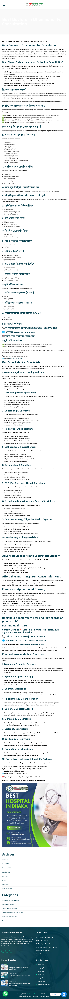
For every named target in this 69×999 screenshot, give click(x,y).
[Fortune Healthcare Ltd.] (34, 4)
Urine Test (41, 971)
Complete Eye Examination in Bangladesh (18, 968)
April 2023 (5, 880)
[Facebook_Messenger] (64, 994)
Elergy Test (41, 978)
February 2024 (6, 868)
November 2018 (7, 888)
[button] (5, 993)
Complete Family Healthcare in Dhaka (31, 644)
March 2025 (5, 864)
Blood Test (41, 964)
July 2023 (5, 876)
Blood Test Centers (8, 904)
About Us (22, 996)
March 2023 (5, 884)
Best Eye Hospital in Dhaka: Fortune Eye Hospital (20, 984)
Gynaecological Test (44, 984)
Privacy (42, 996)
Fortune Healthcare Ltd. (9, 916)
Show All (4, 921)
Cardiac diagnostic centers (10, 908)
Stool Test (41, 974)
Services (29, 996)
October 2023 (6, 872)
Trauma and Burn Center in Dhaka (19, 975)
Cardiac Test (41, 981)
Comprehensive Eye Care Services (12, 912)
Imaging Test (42, 968)
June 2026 (5, 859)
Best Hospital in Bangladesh (10, 900)
